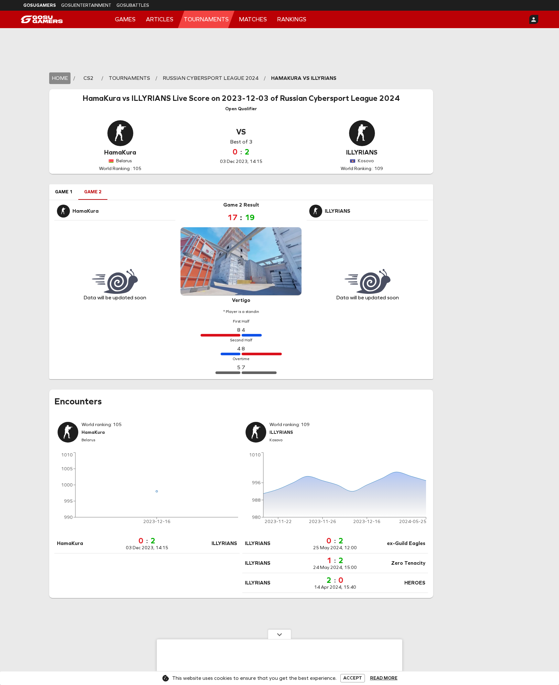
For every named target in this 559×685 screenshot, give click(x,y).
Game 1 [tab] (63, 192)
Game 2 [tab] (93, 192)
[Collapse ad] (279, 634)
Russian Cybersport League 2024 (340, 98)
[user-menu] (533, 19)
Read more (384, 678)
